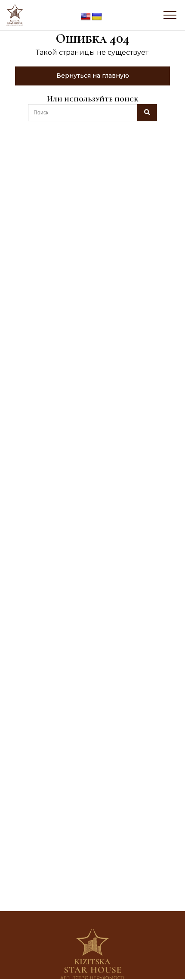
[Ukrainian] (97, 17)
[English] (85, 17)
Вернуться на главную (92, 75)
